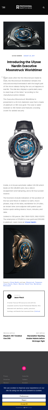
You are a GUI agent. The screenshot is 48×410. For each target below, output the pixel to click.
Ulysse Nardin (17, 56)
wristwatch (7, 285)
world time (29, 284)
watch (15, 284)
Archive (37, 311)
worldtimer (37, 284)
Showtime (6, 379)
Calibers (24, 379)
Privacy (5, 376)
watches (21, 284)
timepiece (38, 282)
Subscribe (25, 376)
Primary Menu (3, 7)
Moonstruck (30, 282)
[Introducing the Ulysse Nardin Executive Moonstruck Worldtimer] (24, 36)
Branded (25, 383)
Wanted (5, 383)
